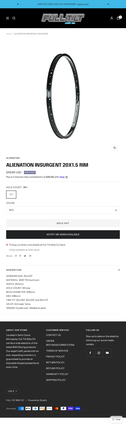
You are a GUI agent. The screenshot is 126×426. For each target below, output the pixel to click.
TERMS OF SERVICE (57, 350)
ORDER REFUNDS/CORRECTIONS (60, 342)
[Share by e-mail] (30, 256)
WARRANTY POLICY (57, 374)
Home (9, 33)
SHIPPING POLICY (56, 379)
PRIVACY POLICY (55, 356)
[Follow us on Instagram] (98, 353)
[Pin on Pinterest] (20, 256)
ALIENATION (13, 158)
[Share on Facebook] (16, 256)
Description (13, 270)
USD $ (11, 391)
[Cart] (118, 18)
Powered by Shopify (37, 400)
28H (11, 194)
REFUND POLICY (55, 368)
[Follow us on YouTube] (107, 353)
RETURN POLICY (55, 362)
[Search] (14, 18)
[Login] (111, 18)
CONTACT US (53, 335)
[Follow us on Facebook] (90, 353)
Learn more (81, 4)
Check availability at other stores (24, 249)
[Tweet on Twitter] (25, 256)
